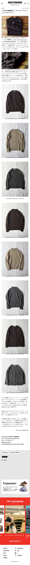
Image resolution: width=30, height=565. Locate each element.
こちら (6, 411)
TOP (2, 460)
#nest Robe (5, 452)
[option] (15, 520)
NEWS (5, 460)
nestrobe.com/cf (6, 442)
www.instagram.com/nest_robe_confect (13, 444)
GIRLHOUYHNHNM (15, 541)
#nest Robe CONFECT (14, 452)
